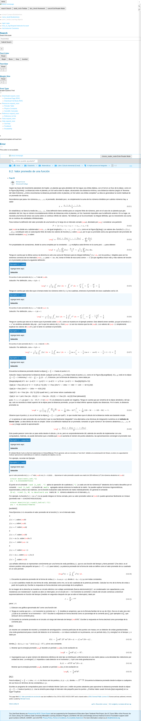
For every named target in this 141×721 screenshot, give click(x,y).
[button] (7, 126)
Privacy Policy (47, 718)
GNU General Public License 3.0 (99, 696)
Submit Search (6, 42)
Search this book (5, 35)
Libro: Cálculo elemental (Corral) (69, 165)
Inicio (18, 165)
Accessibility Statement (75, 718)
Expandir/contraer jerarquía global (11, 165)
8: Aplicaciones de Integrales (97, 165)
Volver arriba (13, 704)
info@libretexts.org (113, 718)
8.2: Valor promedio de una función (29, 696)
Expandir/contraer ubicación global (131, 165)
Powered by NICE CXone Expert (39, 713)
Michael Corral (20, 182)
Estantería (31, 165)
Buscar (12, 161)
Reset (3, 56)
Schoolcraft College (22, 184)
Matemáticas (46, 165)
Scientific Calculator (11, 111)
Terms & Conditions (59, 718)
